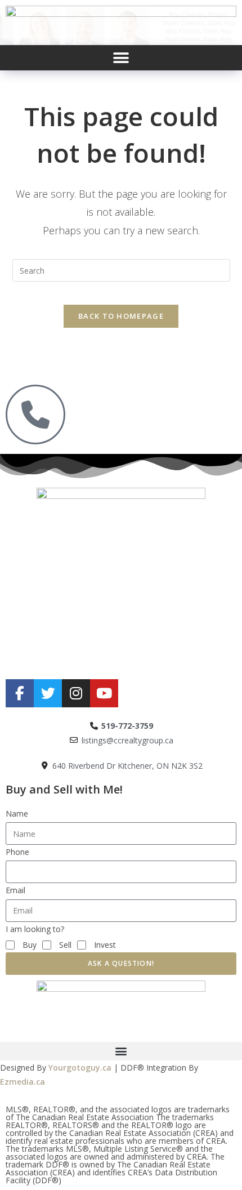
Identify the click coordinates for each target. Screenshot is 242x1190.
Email (15, 890)
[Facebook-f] (20, 693)
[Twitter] (48, 693)
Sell (65, 944)
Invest (105, 944)
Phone (17, 851)
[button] (121, 57)
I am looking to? (35, 929)
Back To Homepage (121, 316)
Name (17, 813)
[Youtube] (104, 693)
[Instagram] (76, 693)
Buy (30, 944)
